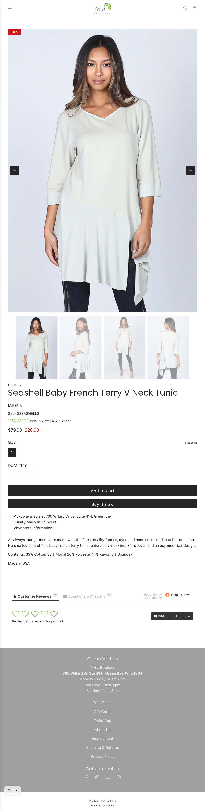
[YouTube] (108, 777)
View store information (33, 528)
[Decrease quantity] (13, 474)
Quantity (17, 465)
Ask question (61, 421)
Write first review (173, 616)
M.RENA (15, 405)
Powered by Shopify (102, 805)
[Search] (185, 8)
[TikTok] (118, 777)
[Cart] (194, 8)
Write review (39, 421)
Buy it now (102, 504)
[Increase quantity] (29, 474)
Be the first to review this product (37, 621)
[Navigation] (9, 8)
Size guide (191, 442)
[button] (14, 170)
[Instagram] (97, 777)
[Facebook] (86, 777)
